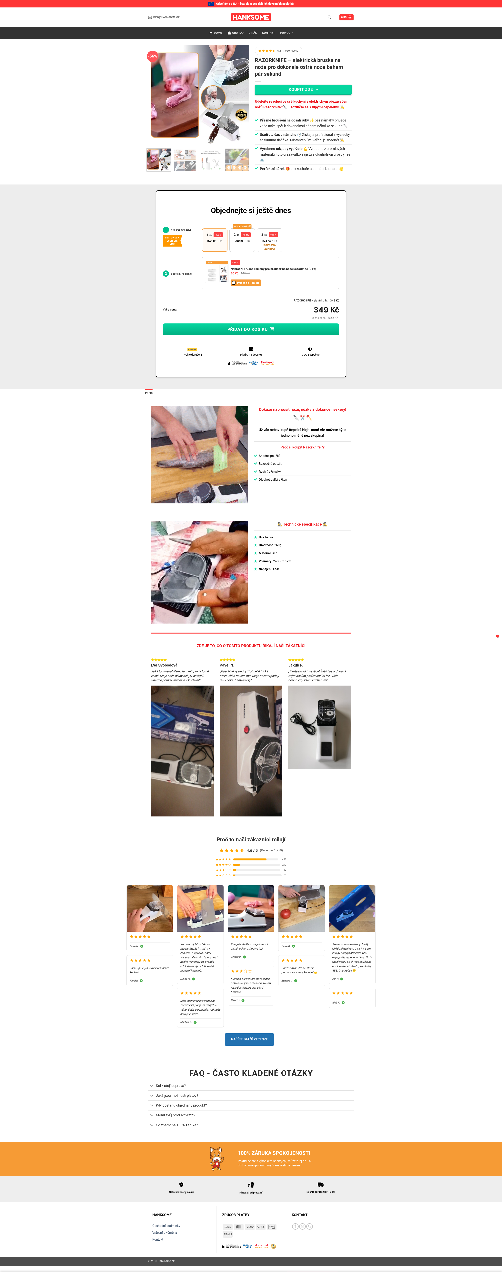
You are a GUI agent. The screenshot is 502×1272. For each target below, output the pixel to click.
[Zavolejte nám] (309, 1226)
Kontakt (157, 1239)
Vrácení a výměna (164, 1233)
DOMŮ (218, 33)
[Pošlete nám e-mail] (302, 1226)
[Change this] (497, 636)
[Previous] (155, 95)
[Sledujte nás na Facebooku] (295, 1226)
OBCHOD (238, 33)
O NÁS (253, 33)
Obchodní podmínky (166, 1226)
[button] (329, 17)
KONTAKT (268, 33)
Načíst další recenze (249, 1039)
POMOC (285, 33)
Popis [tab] (149, 393)
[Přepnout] (152, 1086)
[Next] (242, 95)
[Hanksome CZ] (251, 17)
